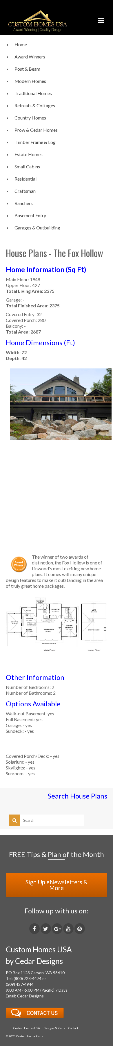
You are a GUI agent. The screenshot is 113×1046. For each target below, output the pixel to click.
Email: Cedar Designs (25, 995)
